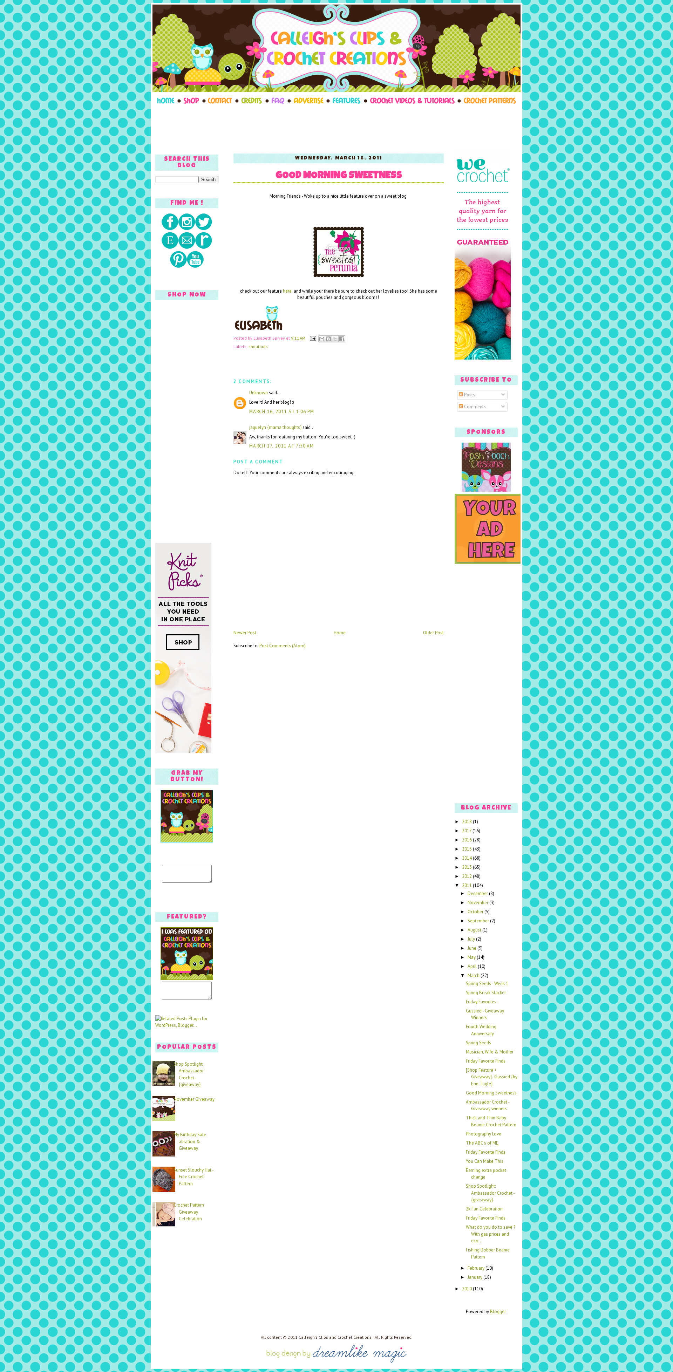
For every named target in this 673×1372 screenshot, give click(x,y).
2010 (467, 1289)
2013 (467, 867)
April (473, 966)
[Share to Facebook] (341, 338)
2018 (467, 822)
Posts (469, 395)
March (474, 975)
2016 (467, 840)
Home (340, 633)
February (476, 1268)
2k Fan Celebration (484, 1209)
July (472, 939)
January (475, 1277)
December (478, 893)
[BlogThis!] (328, 338)
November (478, 903)
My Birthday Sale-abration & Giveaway (191, 1141)
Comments (474, 407)
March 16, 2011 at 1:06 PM (281, 412)
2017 (467, 831)
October (476, 912)
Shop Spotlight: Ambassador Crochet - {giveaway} (490, 1193)
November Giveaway (194, 1099)
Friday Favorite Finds (485, 1061)
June (472, 948)
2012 (467, 876)
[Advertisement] (336, 127)
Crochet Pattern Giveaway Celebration (189, 1212)
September (479, 921)
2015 (467, 849)
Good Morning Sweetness (339, 176)
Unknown (258, 393)
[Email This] (321, 338)
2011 (467, 885)
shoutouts (258, 346)
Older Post (433, 633)
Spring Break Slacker (486, 993)
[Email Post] (312, 338)
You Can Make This (484, 1161)
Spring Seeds (478, 1043)
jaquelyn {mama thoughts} (275, 427)
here (288, 291)
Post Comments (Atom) (282, 646)
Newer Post (244, 633)
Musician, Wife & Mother (490, 1052)
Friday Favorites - (482, 1002)
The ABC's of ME (482, 1143)
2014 (467, 858)
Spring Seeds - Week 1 (487, 984)
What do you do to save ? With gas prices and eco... (490, 1234)
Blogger (497, 1312)
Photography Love (483, 1134)
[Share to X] (335, 338)
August (475, 930)
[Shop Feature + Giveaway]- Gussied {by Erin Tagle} (491, 1077)
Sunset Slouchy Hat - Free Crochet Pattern (193, 1177)
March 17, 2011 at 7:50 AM (281, 446)
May (472, 957)
